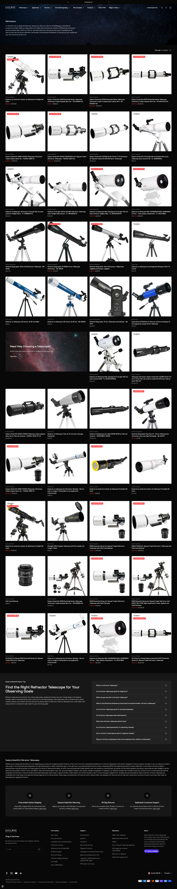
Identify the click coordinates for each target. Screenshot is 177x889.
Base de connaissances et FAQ (89, 855)
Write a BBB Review (57, 865)
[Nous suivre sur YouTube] (16, 873)
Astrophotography (61, 8)
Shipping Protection (86, 848)
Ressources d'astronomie (120, 838)
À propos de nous (56, 838)
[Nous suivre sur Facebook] (7, 873)
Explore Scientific (10, 97)
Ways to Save (113, 8)
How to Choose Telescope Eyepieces (123, 845)
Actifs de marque (56, 855)
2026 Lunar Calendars (119, 835)
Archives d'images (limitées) (59, 858)
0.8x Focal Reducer (12, 601)
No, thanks (153, 881)
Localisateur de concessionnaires (61, 842)
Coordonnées (73, 882)
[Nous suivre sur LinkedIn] (21, 873)
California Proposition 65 (119, 857)
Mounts (47, 8)
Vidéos (114, 842)
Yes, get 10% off (153, 877)
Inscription (83, 842)
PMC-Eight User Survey (87, 864)
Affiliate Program (56, 852)
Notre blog (54, 835)
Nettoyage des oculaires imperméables (119, 849)
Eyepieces (35, 8)
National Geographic (11, 264)
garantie (82, 838)
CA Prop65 (54, 862)
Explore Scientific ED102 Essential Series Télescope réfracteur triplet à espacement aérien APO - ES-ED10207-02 (107, 102)
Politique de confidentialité (46, 882)
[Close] (173, 873)
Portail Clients (84, 835)
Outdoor (90, 8)
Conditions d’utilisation (30, 882)
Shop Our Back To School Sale (88, 2)
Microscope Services (86, 845)
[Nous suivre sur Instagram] (11, 873)
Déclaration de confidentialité (60, 848)
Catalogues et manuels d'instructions (91, 852)
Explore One (135, 264)
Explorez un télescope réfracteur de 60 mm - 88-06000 (66, 322)
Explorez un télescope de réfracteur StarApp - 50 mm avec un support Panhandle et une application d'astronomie (66, 491)
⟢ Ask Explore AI (151, 8)
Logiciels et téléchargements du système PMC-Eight (90, 859)
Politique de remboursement (14, 882)
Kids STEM (102, 8)
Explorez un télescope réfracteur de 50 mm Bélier (22, 322)
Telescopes (23, 8)
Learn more (42, 809)
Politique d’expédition (61, 882)
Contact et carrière (57, 845)
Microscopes (77, 8)
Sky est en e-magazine (119, 854)
